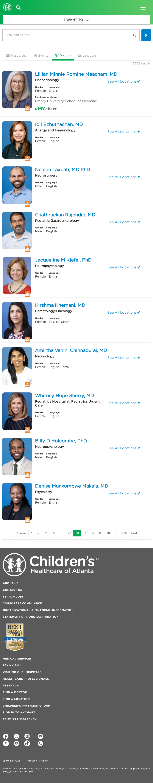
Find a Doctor (15, 692)
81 (85, 533)
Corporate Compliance (22, 603)
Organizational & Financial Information (38, 610)
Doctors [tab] (65, 55)
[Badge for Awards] (15, 637)
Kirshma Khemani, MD (60, 305)
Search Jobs (13, 596)
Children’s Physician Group (26, 705)
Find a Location (16, 699)
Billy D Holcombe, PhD (61, 440)
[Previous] (21, 533)
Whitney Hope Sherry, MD (64, 395)
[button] (143, 6)
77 (53, 533)
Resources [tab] (18, 55)
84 (108, 533)
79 (69, 533)
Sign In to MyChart (19, 712)
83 (100, 533)
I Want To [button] (73, 20)
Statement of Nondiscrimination (31, 616)
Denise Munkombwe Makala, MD (71, 486)
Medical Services (17, 658)
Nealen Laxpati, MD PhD (62, 169)
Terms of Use (11, 760)
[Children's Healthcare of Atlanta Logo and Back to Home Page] (7, 4)
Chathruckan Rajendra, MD (65, 214)
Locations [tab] (89, 55)
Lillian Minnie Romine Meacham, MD (76, 74)
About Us (10, 583)
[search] (134, 35)
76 (45, 533)
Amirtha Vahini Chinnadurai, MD (71, 350)
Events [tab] (42, 55)
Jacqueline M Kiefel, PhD (63, 260)
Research (11, 685)
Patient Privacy (37, 760)
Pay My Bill (12, 665)
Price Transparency (20, 719)
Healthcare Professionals (26, 678)
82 (92, 533)
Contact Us (12, 590)
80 (77, 533)
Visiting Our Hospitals (22, 672)
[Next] (134, 533)
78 (61, 533)
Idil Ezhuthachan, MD (59, 124)
